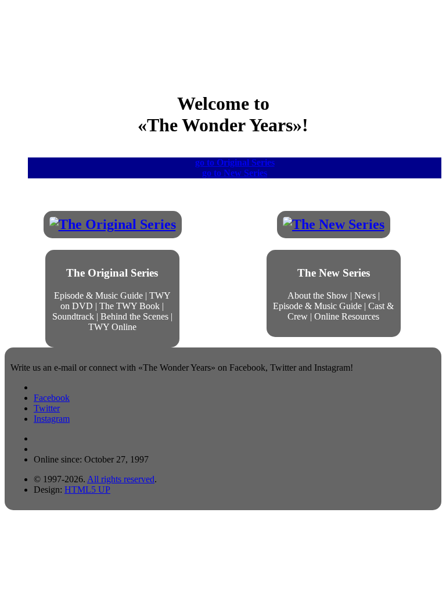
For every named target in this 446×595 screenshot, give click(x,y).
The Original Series (112, 273)
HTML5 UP (87, 489)
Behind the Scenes (134, 316)
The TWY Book (129, 306)
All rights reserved (120, 479)
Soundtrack (73, 316)
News (365, 295)
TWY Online (112, 327)
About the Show (317, 295)
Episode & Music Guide (98, 295)
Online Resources (346, 316)
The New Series (333, 273)
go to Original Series (235, 162)
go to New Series (234, 173)
